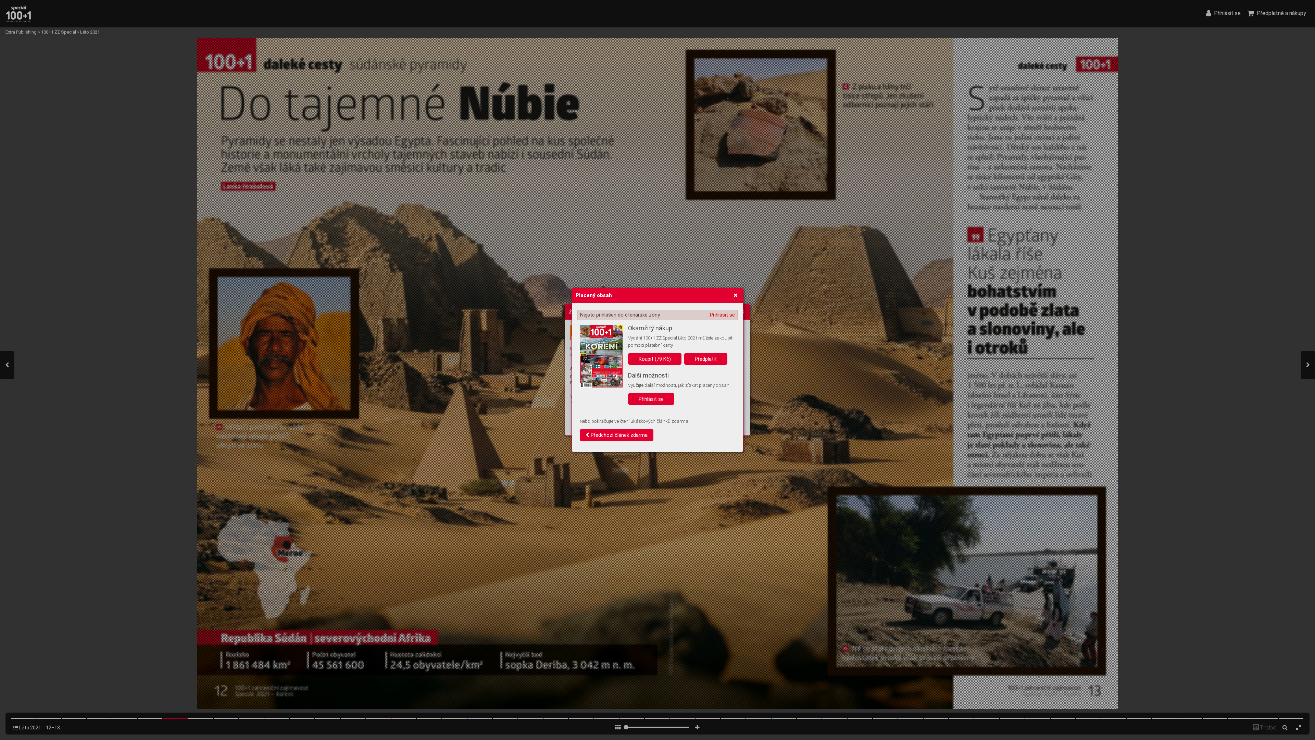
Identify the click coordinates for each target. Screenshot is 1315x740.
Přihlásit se (722, 315)
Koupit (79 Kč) (655, 359)
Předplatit (706, 359)
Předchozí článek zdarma (618, 435)
